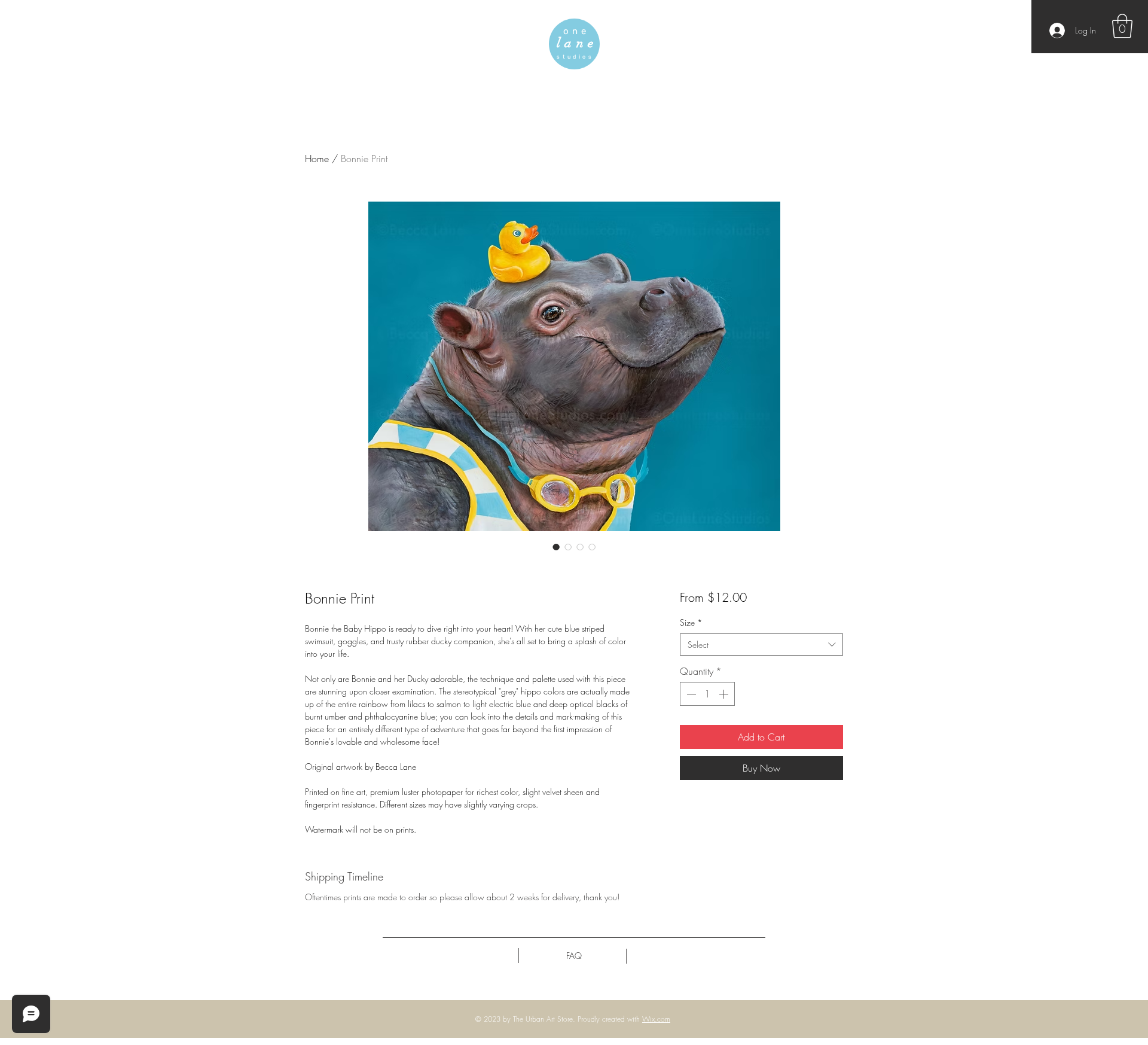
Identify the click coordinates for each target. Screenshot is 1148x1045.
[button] (1122, 26)
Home (317, 158)
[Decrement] (690, 694)
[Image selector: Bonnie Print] (556, 547)
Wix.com (656, 1019)
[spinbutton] (707, 694)
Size (691, 622)
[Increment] (724, 694)
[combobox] (761, 644)
